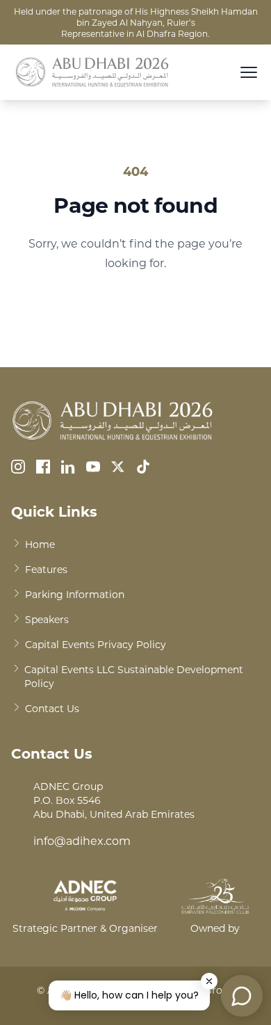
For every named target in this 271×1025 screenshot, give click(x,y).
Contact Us (52, 708)
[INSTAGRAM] (18, 467)
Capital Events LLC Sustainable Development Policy (133, 676)
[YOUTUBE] (93, 467)
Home (40, 544)
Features (46, 569)
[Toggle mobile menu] (249, 72)
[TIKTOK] (143, 467)
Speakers (47, 619)
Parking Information (74, 594)
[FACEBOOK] (43, 467)
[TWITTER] (118, 467)
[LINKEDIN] (68, 467)
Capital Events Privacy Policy (95, 644)
